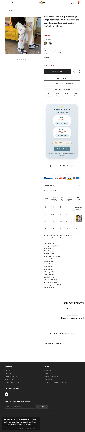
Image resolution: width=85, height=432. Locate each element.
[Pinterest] (6, 394)
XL (60, 52)
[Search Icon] (12, 3)
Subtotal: (46, 65)
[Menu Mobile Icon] (6, 2)
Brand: (45, 31)
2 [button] (19, 59)
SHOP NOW (62, 149)
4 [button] (23, 59)
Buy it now (62, 78)
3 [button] (21, 59)
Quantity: (46, 57)
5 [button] (25, 59)
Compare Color (35, 53)
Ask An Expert (69, 166)
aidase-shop (60, 31)
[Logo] (42, 2)
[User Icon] (72, 3)
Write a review (72, 309)
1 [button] (17, 59)
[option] (23, 35)
